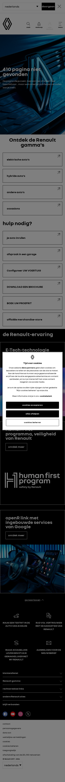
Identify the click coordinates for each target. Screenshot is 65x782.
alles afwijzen (32, 414)
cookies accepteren (32, 405)
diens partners (28, 367)
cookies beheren (32, 422)
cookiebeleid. (46, 396)
